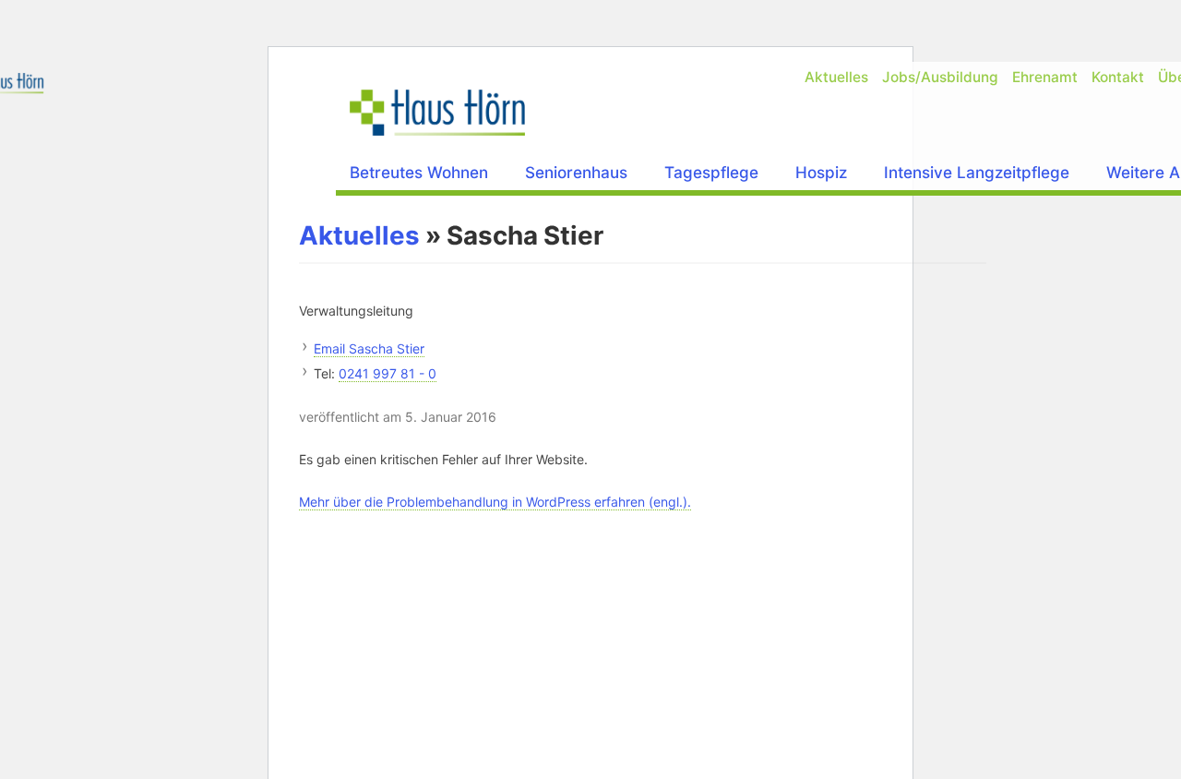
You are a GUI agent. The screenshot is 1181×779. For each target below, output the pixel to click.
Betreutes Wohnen (419, 172)
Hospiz (821, 172)
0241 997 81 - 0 (387, 373)
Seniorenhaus (576, 172)
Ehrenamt (1045, 77)
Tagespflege (711, 172)
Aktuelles (836, 77)
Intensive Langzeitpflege (976, 172)
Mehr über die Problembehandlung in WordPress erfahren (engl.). (495, 501)
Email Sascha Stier (369, 348)
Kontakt (1118, 77)
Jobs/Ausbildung (940, 77)
